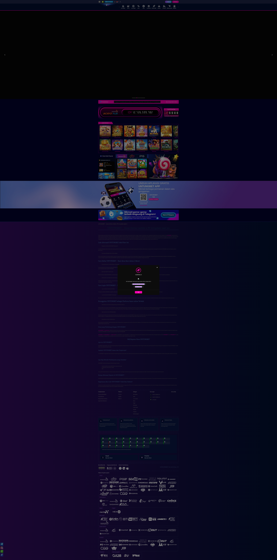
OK (138, 292)
